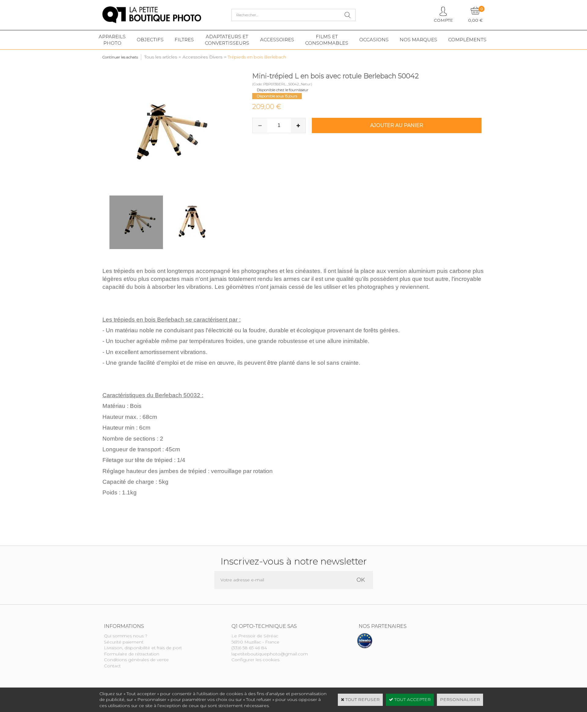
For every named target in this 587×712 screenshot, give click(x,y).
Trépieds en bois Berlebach (257, 57)
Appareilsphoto (112, 40)
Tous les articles (160, 57)
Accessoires (277, 40)
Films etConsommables (326, 40)
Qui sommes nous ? (125, 636)
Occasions (374, 40)
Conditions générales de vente (136, 659)
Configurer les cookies (255, 659)
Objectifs (150, 40)
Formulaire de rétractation (131, 654)
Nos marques (418, 40)
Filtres (184, 40)
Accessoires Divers (202, 57)
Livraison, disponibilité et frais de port (143, 647)
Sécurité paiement (123, 642)
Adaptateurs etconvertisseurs (227, 40)
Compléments (467, 40)
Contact (112, 666)
